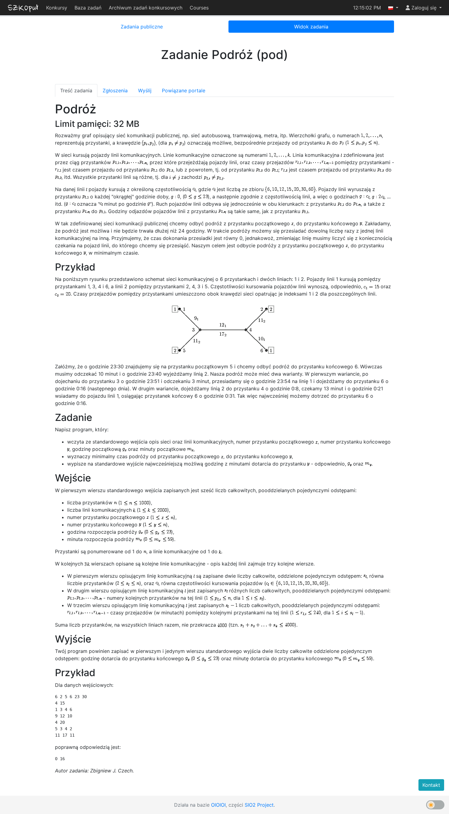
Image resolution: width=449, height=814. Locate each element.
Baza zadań (88, 8)
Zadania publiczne (142, 27)
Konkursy (56, 8)
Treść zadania (76, 90)
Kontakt (431, 785)
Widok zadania (311, 27)
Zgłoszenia (115, 90)
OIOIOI (218, 805)
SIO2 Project (259, 805)
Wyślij (144, 90)
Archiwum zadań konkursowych (145, 8)
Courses (199, 8)
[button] (393, 7)
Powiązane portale (183, 90)
